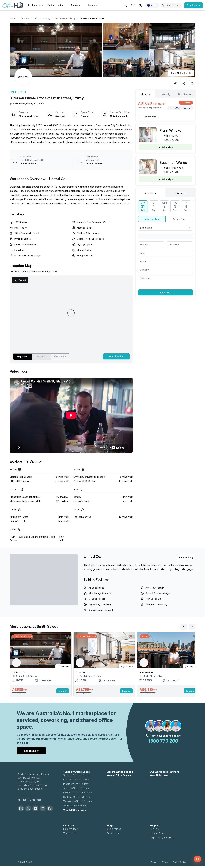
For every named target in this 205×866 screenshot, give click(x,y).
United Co (18, 92)
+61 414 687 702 (173, 167)
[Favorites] (133, 5)
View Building (186, 557)
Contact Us (155, 829)
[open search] (125, 5)
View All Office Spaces (119, 775)
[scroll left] (183, 627)
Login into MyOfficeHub (161, 837)
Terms (165, 862)
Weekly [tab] (165, 94)
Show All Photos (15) (181, 73)
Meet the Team (70, 829)
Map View (22, 356)
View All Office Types (74, 810)
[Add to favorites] (192, 83)
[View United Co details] (23, 77)
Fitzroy (46, 18)
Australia (25, 18)
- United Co (55, 179)
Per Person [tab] (185, 94)
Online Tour (179, 219)
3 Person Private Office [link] (92, 18)
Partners (75, 5)
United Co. (92, 556)
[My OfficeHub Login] (140, 5)
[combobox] (165, 228)
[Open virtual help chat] (197, 859)
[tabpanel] (165, 105)
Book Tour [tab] (150, 193)
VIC (36, 18)
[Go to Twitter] (28, 808)
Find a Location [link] (55, 5)
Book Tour (165, 292)
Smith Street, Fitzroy (65, 18)
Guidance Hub (114, 833)
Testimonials (69, 833)
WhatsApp (167, 147)
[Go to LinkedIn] (43, 808)
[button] (102, 50)
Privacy (154, 862)
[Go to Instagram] (21, 808)
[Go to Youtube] (35, 808)
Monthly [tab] (145, 94)
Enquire (63, 691)
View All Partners (159, 775)
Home (12, 18)
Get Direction (116, 356)
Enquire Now (193, 5)
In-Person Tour (152, 219)
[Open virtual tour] (176, 83)
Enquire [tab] (180, 193)
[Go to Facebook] (50, 808)
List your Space (157, 833)
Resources (93, 5)
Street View (60, 356)
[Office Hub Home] (12, 5)
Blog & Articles (114, 829)
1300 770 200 (171, 139)
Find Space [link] (34, 5)
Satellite (41, 356)
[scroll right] (192, 627)
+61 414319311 (172, 135)
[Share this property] (184, 83)
